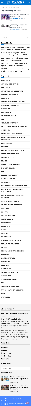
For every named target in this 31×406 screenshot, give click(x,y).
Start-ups (5, 265)
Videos (3, 293)
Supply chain (6, 269)
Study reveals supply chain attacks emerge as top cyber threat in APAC (19, 387)
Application (5, 87)
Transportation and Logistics (12, 290)
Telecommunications (9, 279)
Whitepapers (5, 297)
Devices (4, 161)
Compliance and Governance (12, 134)
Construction (6, 143)
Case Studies (6, 112)
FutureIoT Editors (15, 18)
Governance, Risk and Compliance (14, 186)
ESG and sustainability (9, 175)
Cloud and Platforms (9, 123)
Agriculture (5, 80)
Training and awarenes (10, 286)
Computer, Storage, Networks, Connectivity (13, 138)
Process (4, 233)
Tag (6, 7)
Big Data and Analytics (10, 105)
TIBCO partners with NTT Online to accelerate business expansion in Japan (19, 25)
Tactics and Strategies (10, 272)
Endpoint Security (8, 168)
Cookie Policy (6, 356)
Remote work (6, 237)
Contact (4, 350)
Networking (6, 223)
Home (2, 7)
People (3, 230)
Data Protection (7, 157)
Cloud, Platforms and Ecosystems (14, 127)
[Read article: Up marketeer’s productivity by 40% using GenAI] (5, 17)
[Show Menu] (2, 2)
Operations (5, 226)
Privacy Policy (6, 353)
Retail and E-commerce (10, 244)
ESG (2, 172)
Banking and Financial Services (13, 102)
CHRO (3, 119)
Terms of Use (5, 359)
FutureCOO (5, 182)
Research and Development (11, 240)
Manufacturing (7, 219)
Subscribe (4, 347)
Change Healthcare (8, 116)
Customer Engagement (10, 154)
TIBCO (3, 283)
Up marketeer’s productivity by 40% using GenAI (19, 15)
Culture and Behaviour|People (12, 150)
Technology (6, 276)
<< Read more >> (14, 339)
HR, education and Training (11, 205)
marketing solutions (14, 7)
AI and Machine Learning (10, 84)
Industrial (5, 208)
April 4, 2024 (25, 18)
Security (4, 247)
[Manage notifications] (27, 403)
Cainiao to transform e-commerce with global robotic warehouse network (19, 378)
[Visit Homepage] (15, 2)
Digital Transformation (10, 164)
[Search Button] (29, 2)
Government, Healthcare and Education (12, 196)
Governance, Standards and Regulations (12, 190)
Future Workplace (8, 179)
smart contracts (8, 258)
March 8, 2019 (25, 29)
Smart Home (5, 262)
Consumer (5, 147)
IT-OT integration (8, 216)
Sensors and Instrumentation (12, 251)
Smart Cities (5, 255)
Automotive (5, 98)
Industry (4, 212)
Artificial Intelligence (9, 95)
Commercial (5, 130)
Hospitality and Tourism (10, 201)
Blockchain (5, 109)
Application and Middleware (12, 91)
